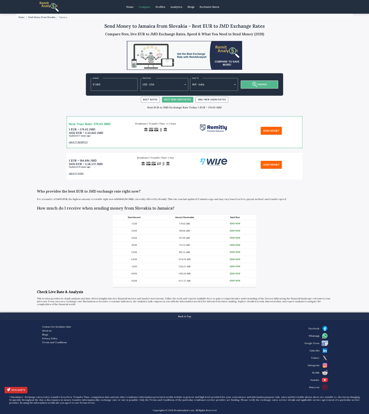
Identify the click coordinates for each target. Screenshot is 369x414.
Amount (96, 78)
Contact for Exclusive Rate (56, 326)
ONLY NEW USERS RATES (212, 99)
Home (130, 7)
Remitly (162, 199)
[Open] (185, 85)
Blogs (191, 7)
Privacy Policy (50, 338)
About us (47, 330)
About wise (76, 173)
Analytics (176, 7)
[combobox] (160, 84)
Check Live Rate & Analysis (60, 292)
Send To (195, 78)
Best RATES (150, 99)
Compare (144, 7)
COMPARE (262, 84)
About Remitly (78, 142)
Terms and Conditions (54, 342)
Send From (147, 78)
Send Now (235, 223)
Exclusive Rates (209, 7)
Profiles (160, 7)
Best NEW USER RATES (177, 99)
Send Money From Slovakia (41, 17)
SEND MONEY (271, 130)
